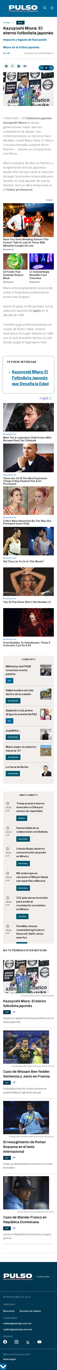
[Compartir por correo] (25, 66)
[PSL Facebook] (5, 1342)
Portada (6, 23)
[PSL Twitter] (28, 1342)
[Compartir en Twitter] (12, 65)
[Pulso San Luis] (23, 8)
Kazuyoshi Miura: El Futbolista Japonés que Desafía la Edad (30, 377)
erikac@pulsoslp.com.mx (17, 1323)
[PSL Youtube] (39, 1342)
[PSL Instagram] (16, 1342)
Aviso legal (9, 1359)
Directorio (9, 1311)
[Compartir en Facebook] (6, 66)
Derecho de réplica (30, 1311)
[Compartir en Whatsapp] (18, 66)
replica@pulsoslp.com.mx (17, 1329)
